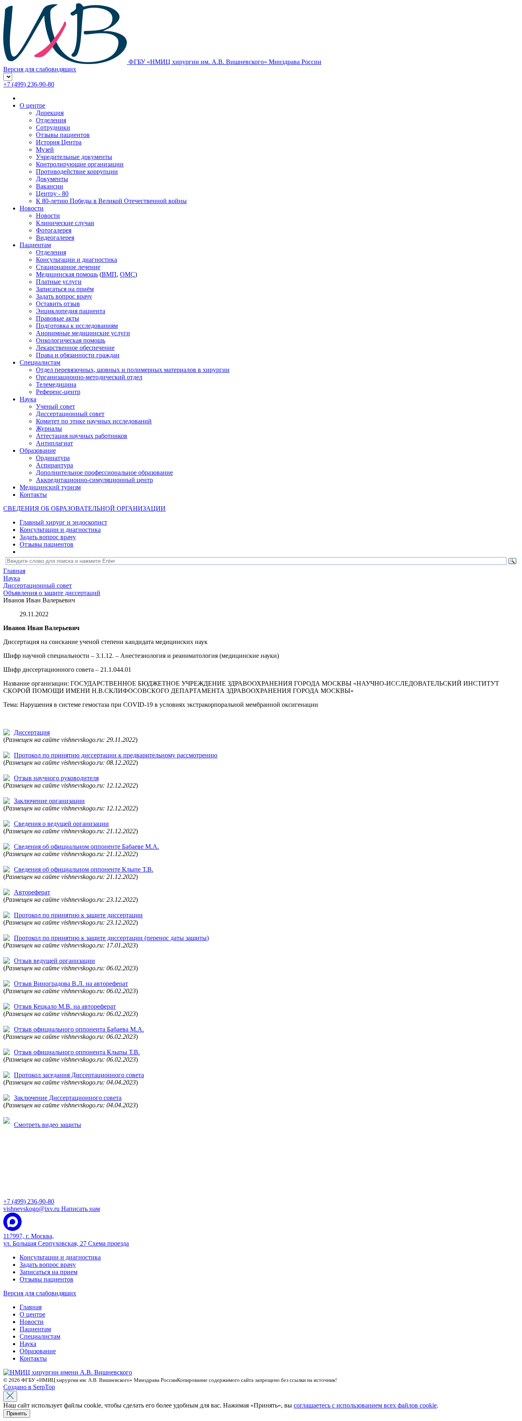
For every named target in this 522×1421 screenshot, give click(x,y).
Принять (17, 1413)
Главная (31, 1307)
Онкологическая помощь (70, 340)
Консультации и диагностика (76, 259)
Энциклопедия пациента (70, 311)
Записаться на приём (65, 289)
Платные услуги (59, 281)
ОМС (127, 274)
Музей (45, 149)
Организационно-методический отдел (89, 377)
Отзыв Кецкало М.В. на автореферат (65, 1006)
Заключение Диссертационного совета (68, 1097)
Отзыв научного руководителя (56, 778)
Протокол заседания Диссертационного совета (79, 1074)
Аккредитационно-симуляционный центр (94, 479)
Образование (38, 450)
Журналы (49, 428)
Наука (28, 399)
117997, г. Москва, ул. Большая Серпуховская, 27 (66, 1240)
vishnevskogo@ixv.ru (51, 1208)
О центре (32, 105)
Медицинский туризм (50, 487)
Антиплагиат (54, 443)
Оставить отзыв (58, 303)
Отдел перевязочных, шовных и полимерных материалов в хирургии (133, 369)
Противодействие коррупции (77, 171)
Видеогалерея (55, 237)
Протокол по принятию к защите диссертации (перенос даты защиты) (111, 937)
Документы (52, 178)
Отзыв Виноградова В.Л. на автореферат (71, 983)
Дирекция (50, 112)
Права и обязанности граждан (77, 355)
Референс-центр (58, 391)
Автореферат (32, 892)
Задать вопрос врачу (64, 296)
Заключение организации (49, 800)
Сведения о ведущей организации (61, 823)
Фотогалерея (53, 230)
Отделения (51, 120)
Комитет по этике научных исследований (94, 421)
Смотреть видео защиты (47, 1124)
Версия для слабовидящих (39, 1293)
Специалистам (40, 362)
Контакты (33, 494)
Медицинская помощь (67, 274)
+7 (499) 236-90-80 (28, 84)
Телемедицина (56, 384)
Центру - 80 (52, 193)
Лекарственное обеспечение (75, 347)
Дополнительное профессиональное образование (104, 472)
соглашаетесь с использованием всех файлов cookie (365, 1405)
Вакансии (49, 186)
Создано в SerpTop (29, 1386)
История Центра (59, 142)
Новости (32, 208)
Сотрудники (53, 127)
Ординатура (53, 457)
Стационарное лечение (68, 266)
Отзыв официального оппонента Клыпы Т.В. (77, 1052)
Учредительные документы (74, 156)
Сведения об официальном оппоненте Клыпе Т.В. (83, 869)
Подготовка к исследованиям (77, 325)
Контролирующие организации (80, 164)
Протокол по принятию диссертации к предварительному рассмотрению (115, 755)
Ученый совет (55, 406)
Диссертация (32, 732)
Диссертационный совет (70, 413)
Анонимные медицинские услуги (83, 333)
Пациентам (35, 244)
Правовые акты (57, 318)
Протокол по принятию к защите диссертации (78, 915)
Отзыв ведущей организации (54, 960)
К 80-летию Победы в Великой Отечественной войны (111, 200)
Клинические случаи (65, 222)
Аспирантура (54, 465)
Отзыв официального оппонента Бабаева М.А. (79, 1029)
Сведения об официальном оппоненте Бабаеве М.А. (86, 846)
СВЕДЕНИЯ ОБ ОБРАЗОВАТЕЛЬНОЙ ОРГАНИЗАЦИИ (84, 508)
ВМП (109, 274)
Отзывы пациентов (63, 134)
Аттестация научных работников (81, 435)
